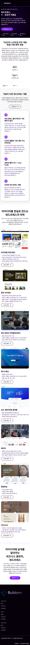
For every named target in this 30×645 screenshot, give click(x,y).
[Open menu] (27, 3)
